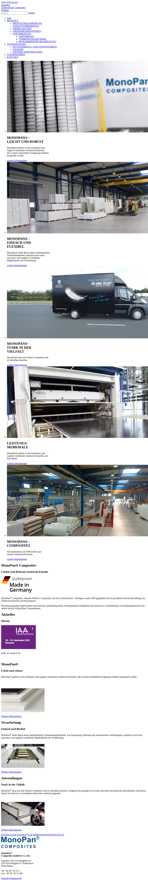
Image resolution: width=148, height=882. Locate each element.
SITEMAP (22, 835)
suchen (31, 13)
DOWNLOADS (8, 835)
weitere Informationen (17, 160)
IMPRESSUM (39, 835)
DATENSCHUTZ (55, 835)
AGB (29, 835)
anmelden (5, 5)
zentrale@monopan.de (11, 878)
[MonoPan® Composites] (13, 7)
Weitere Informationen (11, 716)
